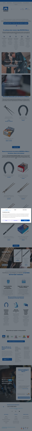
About (25, 209)
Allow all (25, 220)
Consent (6, 209)
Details (15, 209)
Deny (6, 220)
